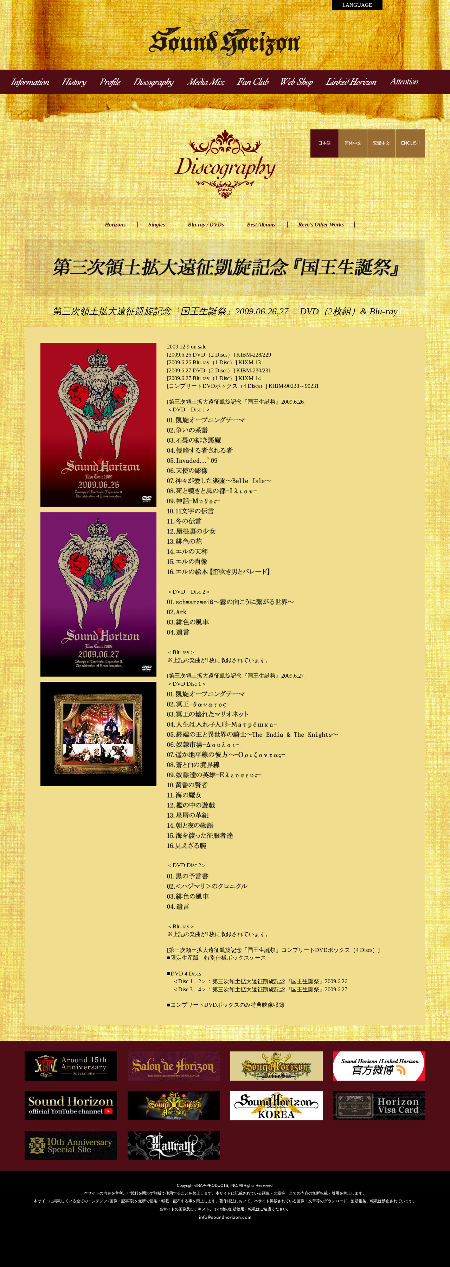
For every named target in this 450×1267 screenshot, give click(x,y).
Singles (156, 225)
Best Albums (261, 225)
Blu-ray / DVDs (206, 225)
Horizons (115, 225)
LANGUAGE (357, 5)
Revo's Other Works (321, 225)
